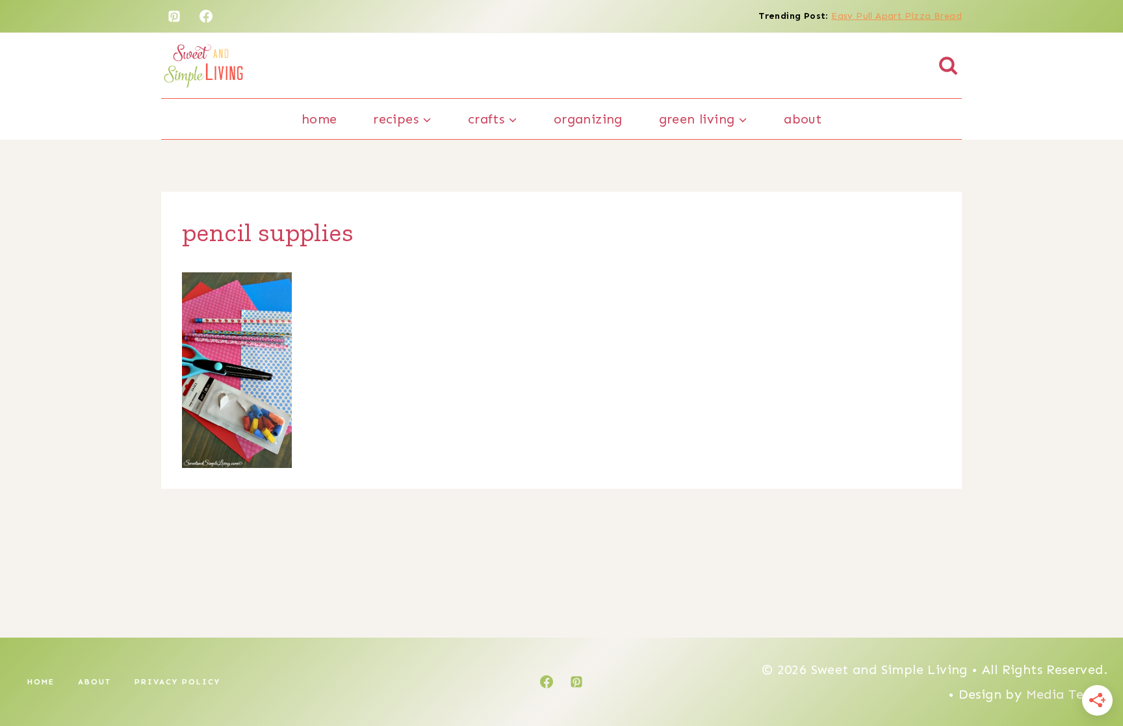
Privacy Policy (177, 681)
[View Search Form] (948, 65)
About (802, 119)
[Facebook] (206, 16)
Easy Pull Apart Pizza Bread (896, 15)
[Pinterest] (174, 16)
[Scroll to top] (1091, 674)
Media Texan (1066, 694)
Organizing (588, 119)
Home (319, 119)
